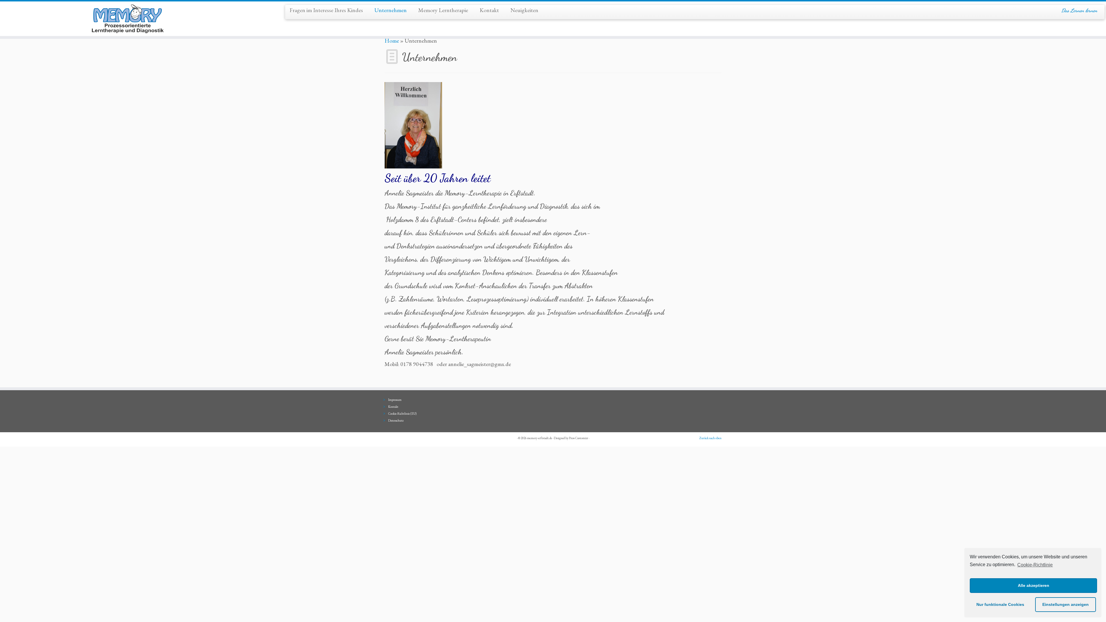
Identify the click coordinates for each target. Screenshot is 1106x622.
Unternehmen (390, 10)
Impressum (395, 400)
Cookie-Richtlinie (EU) (402, 413)
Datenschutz (396, 420)
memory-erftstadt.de (539, 438)
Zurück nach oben (710, 438)
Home (392, 40)
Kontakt (489, 10)
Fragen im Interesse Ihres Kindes (326, 10)
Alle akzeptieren (1033, 585)
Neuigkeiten (524, 10)
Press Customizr (578, 438)
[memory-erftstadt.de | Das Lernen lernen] (127, 18)
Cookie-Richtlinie (1035, 564)
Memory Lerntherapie (443, 10)
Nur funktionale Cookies (1000, 604)
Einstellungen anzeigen (1065, 604)
